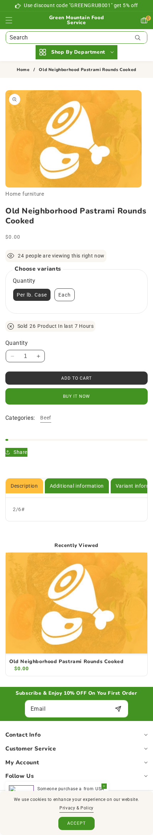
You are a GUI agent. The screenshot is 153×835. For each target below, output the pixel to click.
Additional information (77, 486)
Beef (45, 418)
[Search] (137, 37)
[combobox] (76, 37)
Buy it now (76, 396)
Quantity (16, 343)
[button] (13, 20)
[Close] (104, 786)
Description (24, 486)
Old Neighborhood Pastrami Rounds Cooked (66, 661)
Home (23, 69)
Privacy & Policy (76, 808)
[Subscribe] (118, 708)
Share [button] (20, 452)
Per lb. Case (32, 295)
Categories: (20, 417)
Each (64, 295)
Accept (76, 823)
